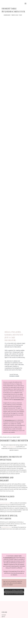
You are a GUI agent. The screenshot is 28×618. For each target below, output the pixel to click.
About (3, 616)
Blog (21, 15)
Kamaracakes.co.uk (18, 399)
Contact (4, 615)
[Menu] (25, 3)
